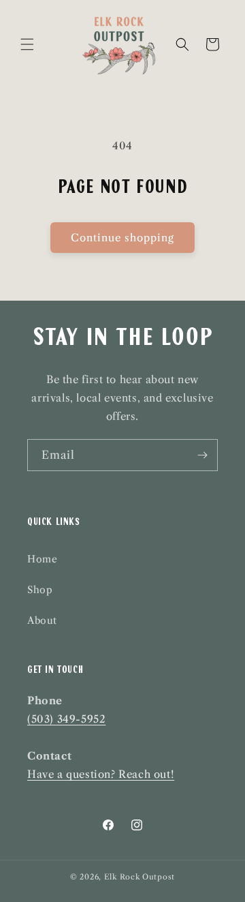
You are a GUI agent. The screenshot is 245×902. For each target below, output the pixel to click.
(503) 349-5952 (66, 718)
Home (42, 559)
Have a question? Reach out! (100, 774)
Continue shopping (122, 237)
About (42, 620)
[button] (27, 44)
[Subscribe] (202, 455)
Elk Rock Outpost (139, 877)
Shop (39, 590)
